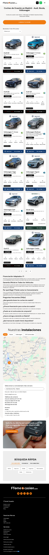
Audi (4, 519)
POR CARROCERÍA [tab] (16, 463)
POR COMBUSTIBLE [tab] (34, 463)
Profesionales (6, 505)
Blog (4, 508)
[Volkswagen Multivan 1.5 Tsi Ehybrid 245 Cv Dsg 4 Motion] (35, 122)
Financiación (6, 531)
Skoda (4, 521)
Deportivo (16, 468)
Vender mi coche (7, 529)
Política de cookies (7, 542)
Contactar (5, 507)
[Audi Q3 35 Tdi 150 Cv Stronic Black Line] (13, 43)
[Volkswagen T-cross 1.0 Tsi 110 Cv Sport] (35, 43)
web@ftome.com (12, 394)
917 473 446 (14, 402)
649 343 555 (13, 404)
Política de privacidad (8, 539)
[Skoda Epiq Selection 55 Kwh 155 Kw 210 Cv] (35, 200)
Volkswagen (6, 518)
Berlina (9, 468)
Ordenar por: (7, 31)
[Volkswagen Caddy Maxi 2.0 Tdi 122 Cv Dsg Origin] (35, 239)
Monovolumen (40, 468)
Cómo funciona (7, 534)
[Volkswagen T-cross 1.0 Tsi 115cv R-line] (13, 122)
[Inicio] (10, 2)
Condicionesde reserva (8, 547)
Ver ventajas (17, 71)
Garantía (5, 532)
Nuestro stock (6, 504)
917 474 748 (18, 399)
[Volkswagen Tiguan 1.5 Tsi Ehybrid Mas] (35, 162)
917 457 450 (17, 400)
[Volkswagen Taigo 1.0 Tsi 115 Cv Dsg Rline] (13, 162)
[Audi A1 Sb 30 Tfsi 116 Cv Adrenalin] (13, 239)
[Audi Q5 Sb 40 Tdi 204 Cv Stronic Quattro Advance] (35, 82)
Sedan (20, 472)
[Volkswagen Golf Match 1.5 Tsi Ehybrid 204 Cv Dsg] (13, 200)
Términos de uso (7, 544)
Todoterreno (28, 472)
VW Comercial (6, 523)
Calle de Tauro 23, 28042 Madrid (18, 392)
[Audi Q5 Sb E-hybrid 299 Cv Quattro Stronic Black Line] (13, 82)
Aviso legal (6, 537)
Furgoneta (31, 468)
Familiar (23, 468)
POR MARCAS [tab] (25, 463)
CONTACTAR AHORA (12, 431)
